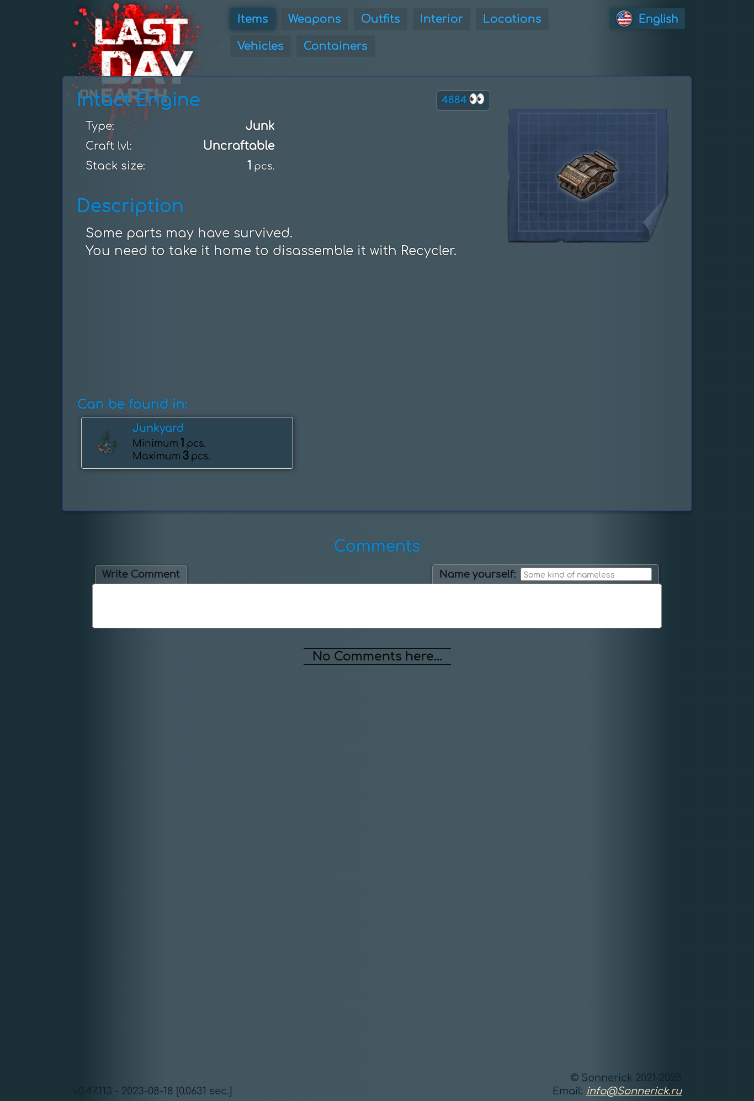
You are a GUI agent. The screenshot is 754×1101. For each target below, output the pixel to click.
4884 (463, 99)
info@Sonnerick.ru (634, 1091)
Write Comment (141, 574)
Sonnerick (607, 1077)
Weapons (314, 19)
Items (252, 19)
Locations (512, 19)
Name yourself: (477, 574)
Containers (336, 46)
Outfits (380, 19)
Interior (441, 19)
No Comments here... (377, 656)
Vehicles (260, 46)
